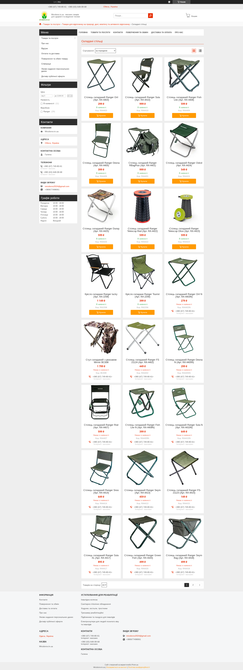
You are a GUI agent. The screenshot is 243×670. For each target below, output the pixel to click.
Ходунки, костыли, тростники (94, 608)
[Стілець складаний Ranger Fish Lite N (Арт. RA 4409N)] (142, 402)
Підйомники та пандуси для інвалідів (98, 617)
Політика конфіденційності (139, 667)
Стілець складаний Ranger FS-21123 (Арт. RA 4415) (184, 491)
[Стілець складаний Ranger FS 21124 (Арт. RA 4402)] (142, 337)
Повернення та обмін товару (54, 59)
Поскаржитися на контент (116, 667)
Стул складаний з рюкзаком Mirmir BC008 (101, 361)
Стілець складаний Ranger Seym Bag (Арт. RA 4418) (184, 556)
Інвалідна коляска (89, 600)
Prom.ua (135, 665)
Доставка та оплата (161, 32)
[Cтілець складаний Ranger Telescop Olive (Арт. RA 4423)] (184, 206)
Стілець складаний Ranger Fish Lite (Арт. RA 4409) (184, 98)
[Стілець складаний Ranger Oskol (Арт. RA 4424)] (184, 140)
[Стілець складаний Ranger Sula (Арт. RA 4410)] (142, 74)
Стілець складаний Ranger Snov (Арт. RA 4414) (101, 491)
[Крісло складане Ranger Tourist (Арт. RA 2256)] (142, 271)
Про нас (179, 32)
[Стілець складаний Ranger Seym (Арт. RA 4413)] (142, 467)
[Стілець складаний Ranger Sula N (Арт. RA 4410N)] (184, 402)
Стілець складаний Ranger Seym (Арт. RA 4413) (142, 491)
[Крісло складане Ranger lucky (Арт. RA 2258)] (101, 271)
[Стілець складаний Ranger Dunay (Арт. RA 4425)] (101, 206)
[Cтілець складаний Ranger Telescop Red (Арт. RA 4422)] (142, 206)
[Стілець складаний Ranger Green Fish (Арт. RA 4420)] (142, 533)
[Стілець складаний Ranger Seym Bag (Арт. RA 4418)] (184, 533)
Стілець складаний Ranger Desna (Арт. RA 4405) (101, 164)
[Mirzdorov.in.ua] (44, 15)
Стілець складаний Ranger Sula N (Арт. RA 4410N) (184, 426)
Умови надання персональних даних (55, 70)
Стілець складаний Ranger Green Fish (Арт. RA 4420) (142, 556)
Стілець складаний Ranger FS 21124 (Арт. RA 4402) (142, 361)
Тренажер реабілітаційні (92, 613)
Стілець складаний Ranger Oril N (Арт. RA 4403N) (184, 295)
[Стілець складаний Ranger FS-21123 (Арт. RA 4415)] (184, 467)
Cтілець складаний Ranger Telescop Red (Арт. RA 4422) (142, 229)
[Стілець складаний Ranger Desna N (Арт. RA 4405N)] (184, 337)
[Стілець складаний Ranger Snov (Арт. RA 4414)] (101, 467)
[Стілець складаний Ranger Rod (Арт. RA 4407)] (101, 402)
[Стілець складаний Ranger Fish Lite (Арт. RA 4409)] (184, 74)
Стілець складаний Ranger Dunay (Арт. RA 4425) (101, 229)
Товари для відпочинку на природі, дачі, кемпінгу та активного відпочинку (96, 24)
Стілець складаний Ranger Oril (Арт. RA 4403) (101, 98)
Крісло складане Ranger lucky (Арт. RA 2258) (101, 295)
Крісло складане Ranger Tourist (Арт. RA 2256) (143, 295)
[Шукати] (150, 15)
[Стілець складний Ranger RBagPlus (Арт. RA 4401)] (142, 140)
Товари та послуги (51, 24)
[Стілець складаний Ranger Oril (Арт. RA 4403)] (101, 74)
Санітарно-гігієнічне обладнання (96, 604)
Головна (83, 32)
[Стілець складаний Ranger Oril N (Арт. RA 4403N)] (184, 271)
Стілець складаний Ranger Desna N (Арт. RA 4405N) (184, 361)
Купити (102, 115)
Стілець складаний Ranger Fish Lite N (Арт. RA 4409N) (142, 426)
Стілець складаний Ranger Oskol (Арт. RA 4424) (184, 164)
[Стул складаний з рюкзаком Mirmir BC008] (101, 337)
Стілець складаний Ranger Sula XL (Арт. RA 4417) (101, 556)
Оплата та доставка (50, 53)
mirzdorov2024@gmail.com (57, 186)
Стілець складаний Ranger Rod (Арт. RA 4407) (101, 426)
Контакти (118, 32)
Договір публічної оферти (53, 76)
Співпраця (46, 64)
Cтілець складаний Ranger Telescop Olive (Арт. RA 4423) (184, 229)
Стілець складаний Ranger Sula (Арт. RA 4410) (142, 98)
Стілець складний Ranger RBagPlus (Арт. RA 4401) (143, 164)
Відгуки (44, 48)
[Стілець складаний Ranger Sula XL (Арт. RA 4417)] (101, 533)
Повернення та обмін (137, 32)
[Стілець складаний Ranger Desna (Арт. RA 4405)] (101, 140)
